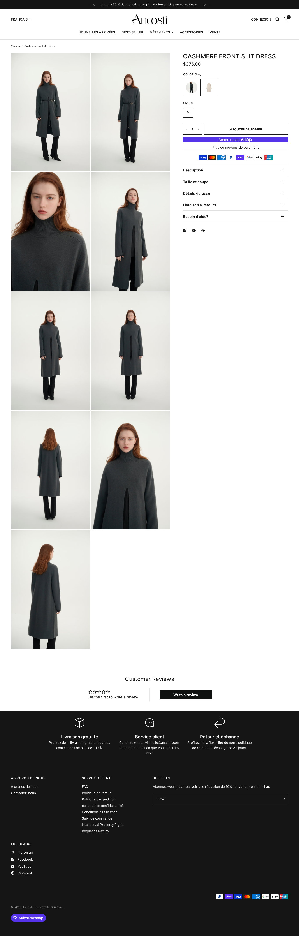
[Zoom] (81, 62)
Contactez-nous (23, 793)
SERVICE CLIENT (96, 778)
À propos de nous (24, 786)
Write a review (185, 695)
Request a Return (95, 831)
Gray (192, 87)
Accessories (191, 32)
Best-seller (132, 32)
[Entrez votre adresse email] (283, 799)
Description (193, 170)
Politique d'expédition (99, 799)
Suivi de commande (97, 818)
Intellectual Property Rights (103, 825)
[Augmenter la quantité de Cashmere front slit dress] (198, 129)
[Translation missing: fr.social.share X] (194, 230)
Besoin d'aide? (195, 216)
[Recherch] (277, 19)
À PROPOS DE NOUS (28, 778)
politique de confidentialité (102, 806)
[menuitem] (96, 32)
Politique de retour (96, 793)
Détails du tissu (196, 193)
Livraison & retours (199, 205)
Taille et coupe (195, 182)
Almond (209, 87)
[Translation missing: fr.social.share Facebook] (185, 230)
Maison (15, 46)
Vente (215, 32)
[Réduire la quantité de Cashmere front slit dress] (186, 129)
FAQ (85, 786)
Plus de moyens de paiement (235, 147)
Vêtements (160, 32)
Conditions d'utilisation (99, 812)
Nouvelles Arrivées (97, 32)
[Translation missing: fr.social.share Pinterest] (204, 230)
